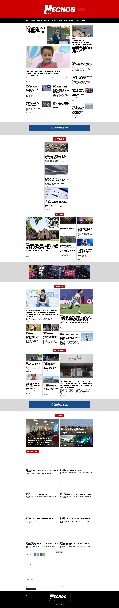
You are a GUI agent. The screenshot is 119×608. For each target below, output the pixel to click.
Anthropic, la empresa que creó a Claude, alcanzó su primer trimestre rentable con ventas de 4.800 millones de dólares (56, 203)
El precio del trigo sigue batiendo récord (38, 494)
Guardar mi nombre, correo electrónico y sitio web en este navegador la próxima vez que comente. (48, 586)
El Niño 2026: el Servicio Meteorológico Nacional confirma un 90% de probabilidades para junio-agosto (56, 180)
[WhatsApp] (43, 554)
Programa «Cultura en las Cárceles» (71, 470)
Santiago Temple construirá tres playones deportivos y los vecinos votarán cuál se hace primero (50, 336)
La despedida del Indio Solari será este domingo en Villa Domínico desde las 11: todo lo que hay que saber (85, 229)
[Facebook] (35, 554)
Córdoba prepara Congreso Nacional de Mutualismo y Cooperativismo (42, 544)
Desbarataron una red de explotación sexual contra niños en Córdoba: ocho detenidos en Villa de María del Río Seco (51, 366)
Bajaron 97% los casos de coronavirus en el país (40, 518)
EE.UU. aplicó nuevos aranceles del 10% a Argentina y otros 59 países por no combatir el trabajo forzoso (78, 92)
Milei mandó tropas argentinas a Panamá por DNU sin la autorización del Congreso (32, 105)
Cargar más (59, 552)
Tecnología (47, 200)
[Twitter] (38, 554)
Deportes (28, 308)
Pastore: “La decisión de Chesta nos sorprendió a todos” (35, 30)
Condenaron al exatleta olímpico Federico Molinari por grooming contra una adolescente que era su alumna (42, 313)
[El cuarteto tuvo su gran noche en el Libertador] (68, 220)
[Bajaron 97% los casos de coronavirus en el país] (42, 508)
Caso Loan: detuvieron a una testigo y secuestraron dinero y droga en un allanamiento (43, 74)
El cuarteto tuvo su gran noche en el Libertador (67, 227)
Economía (28, 85)
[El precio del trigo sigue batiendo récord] (42, 484)
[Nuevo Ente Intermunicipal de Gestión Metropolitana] (76, 484)
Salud (27, 517)
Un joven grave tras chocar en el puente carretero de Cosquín (42, 471)
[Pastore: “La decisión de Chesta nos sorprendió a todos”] (58, 35)
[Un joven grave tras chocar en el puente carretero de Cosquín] (42, 460)
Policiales (29, 70)
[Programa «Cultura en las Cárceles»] (76, 460)
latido (64, 604)
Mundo (54, 85)
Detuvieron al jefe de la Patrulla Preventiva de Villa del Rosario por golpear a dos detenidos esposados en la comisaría (76, 384)
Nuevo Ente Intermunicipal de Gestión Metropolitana (75, 494)
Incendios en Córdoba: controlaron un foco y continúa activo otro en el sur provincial (50, 387)
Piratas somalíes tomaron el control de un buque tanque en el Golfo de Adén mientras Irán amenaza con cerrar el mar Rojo (61, 105)
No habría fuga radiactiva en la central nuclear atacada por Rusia (74, 544)
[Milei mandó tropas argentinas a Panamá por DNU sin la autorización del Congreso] (46, 103)
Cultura (62, 225)
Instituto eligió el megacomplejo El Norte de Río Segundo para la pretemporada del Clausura (33, 336)
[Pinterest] (41, 554)
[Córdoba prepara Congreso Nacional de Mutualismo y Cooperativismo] (42, 533)
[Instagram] (28, 595)
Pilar (27, 243)
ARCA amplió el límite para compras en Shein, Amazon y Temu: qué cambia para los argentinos (33, 89)
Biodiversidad (48, 177)
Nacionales (62, 244)
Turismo (62, 427)
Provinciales (29, 26)
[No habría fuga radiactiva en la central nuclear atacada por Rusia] (76, 533)
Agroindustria (75, 73)
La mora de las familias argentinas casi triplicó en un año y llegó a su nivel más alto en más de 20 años (82, 65)
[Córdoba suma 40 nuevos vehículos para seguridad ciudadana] (76, 508)
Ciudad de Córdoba (30, 542)
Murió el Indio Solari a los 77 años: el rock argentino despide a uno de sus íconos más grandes (84, 252)
